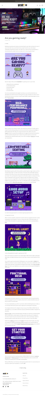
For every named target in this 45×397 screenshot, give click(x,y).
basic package (11, 97)
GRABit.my (12, 320)
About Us (24, 375)
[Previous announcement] (2, 1)
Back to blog (23, 367)
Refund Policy (25, 385)
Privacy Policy (25, 378)
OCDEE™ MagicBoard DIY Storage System (25, 324)
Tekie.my (33, 136)
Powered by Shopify (16, 394)
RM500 (35, 261)
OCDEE (22, 320)
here (6, 222)
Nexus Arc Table (8, 313)
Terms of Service (25, 383)
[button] (2, 5)
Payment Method (26, 380)
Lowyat (6, 133)
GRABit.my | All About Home (9, 394)
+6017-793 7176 (6, 384)
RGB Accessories (15, 357)
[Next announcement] (43, 1)
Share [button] (7, 43)
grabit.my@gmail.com (7, 383)
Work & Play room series (17, 182)
